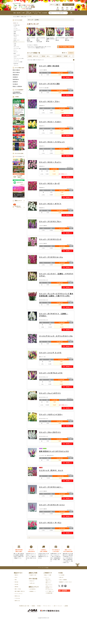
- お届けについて (48, 580)
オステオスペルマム (17, 30)
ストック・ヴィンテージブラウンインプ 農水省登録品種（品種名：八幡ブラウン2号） (56, 294)
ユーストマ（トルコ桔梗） (18, 61)
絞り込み (43, 56)
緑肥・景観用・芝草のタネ (20, 591)
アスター (15, 26)
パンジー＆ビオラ (17, 55)
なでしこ (15, 50)
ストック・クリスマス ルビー (51, 487)
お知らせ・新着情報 (63, 579)
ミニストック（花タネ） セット (69, 38)
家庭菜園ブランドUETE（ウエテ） (65, 582)
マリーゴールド (16, 60)
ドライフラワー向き (17, 48)
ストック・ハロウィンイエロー (51, 414)
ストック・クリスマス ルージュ (51, 257)
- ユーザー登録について (49, 591)
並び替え (30, 56)
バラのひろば (17, 598)
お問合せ (67, 9)
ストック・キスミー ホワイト (50, 204)
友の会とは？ (32, 580)
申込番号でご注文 (33, 575)
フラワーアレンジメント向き (19, 58)
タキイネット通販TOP (16, 16)
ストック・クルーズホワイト (50, 432)
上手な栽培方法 (32, 589)
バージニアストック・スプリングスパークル (56, 336)
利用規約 (33, 605)
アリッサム (15, 28)
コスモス (15, 36)
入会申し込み (32, 583)
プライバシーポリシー (47, 605)
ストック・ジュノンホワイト (50, 393)
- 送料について (48, 582)
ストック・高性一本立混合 (49, 66)
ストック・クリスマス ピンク (50, 239)
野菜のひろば (17, 596)
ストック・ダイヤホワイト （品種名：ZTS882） (53, 314)
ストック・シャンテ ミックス (41, 38)
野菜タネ (16, 575)
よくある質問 (61, 575)
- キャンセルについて (49, 589)
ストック (15, 41)
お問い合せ (61, 577)
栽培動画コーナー (33, 591)
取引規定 (39, 605)
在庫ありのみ (59, 56)
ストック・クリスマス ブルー (50, 221)
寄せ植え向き (16, 63)
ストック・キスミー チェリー (50, 162)
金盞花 (15, 33)
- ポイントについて (48, 584)
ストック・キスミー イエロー (50, 122)
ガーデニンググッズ (18, 593)
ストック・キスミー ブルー (49, 101)
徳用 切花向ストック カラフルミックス (54, 451)
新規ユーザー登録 (47, 575)
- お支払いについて (48, 586)
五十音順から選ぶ (17, 25)
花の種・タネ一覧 (23, 16)
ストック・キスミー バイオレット (52, 142)
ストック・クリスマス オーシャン (52, 505)
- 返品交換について (48, 587)
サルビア (15, 38)
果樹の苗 (16, 586)
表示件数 (65, 56)
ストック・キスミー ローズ (49, 183)
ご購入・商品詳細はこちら (67, 77)
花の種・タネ (15, 23)
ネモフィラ (15, 51)
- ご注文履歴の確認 (48, 593)
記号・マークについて (58, 605)
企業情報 (66, 605)
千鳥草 (15, 45)
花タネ (16, 577)
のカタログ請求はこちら (19, 156)
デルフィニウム (16, 46)
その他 (15, 43)
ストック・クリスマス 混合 (60, 38)
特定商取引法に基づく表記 (24, 605)
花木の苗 (16, 584)
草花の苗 (16, 582)
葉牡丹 (15, 53)
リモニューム (16, 65)
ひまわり (15, 56)
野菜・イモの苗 (18, 589)
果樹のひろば (17, 600)
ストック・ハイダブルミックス (31, 38)
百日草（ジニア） (17, 40)
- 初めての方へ (48, 579)
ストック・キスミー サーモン (50, 522)
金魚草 (15, 31)
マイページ (46, 577)
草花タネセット (16, 35)
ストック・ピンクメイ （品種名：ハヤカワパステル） (50, 38)
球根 (15, 579)
